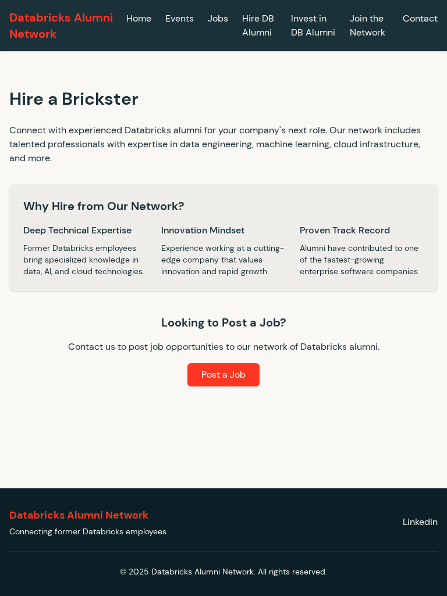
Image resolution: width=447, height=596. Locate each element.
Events (179, 18)
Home (138, 18)
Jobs (218, 18)
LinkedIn (420, 521)
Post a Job (223, 374)
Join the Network (367, 25)
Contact (420, 18)
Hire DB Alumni (258, 25)
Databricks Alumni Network (61, 25)
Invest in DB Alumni (313, 25)
